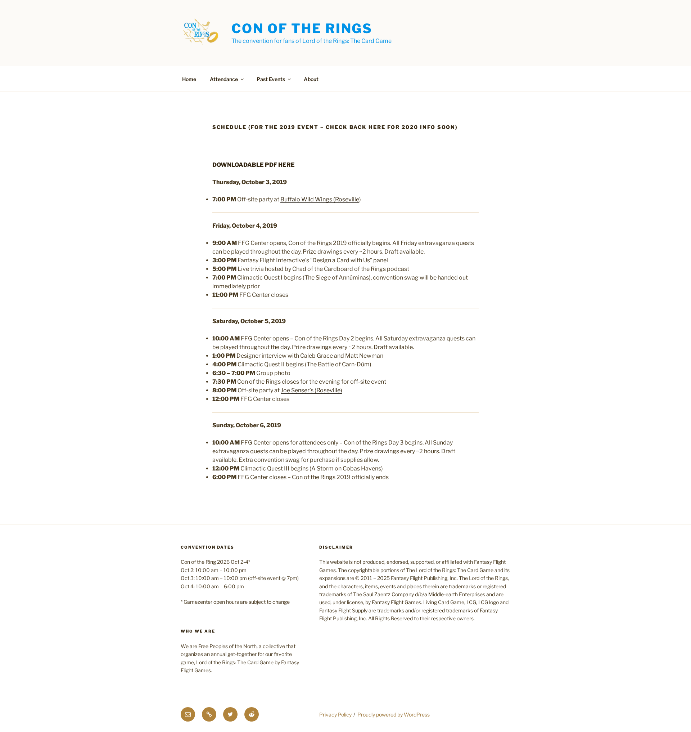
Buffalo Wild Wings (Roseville (319, 199)
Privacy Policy (335, 714)
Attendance (224, 79)
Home (189, 79)
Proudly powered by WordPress (393, 714)
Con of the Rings (301, 28)
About (311, 79)
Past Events (271, 79)
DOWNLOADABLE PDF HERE (253, 164)
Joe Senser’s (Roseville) (311, 390)
